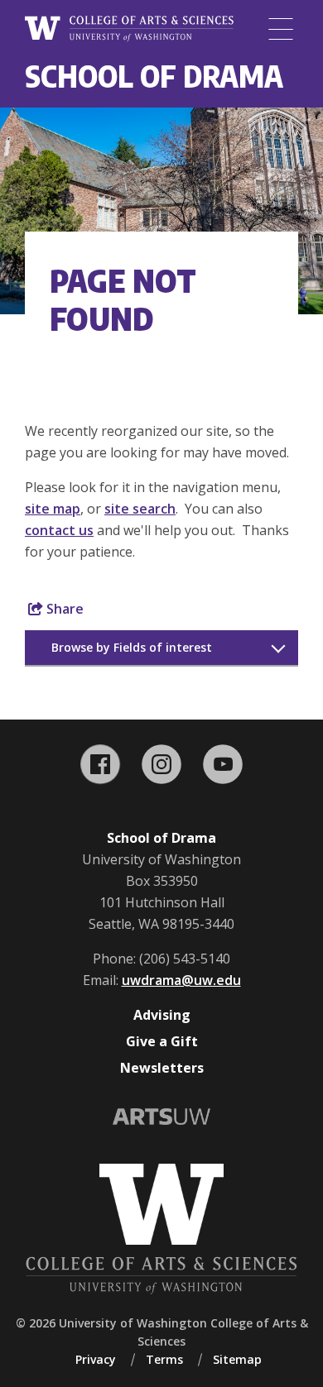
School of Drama (154, 75)
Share (63, 609)
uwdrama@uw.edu (181, 980)
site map (52, 509)
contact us (59, 530)
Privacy (95, 1359)
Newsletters (162, 1068)
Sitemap (237, 1359)
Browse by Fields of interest (131, 647)
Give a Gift (162, 1041)
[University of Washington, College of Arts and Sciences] (129, 29)
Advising (161, 1015)
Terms (164, 1359)
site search (140, 509)
